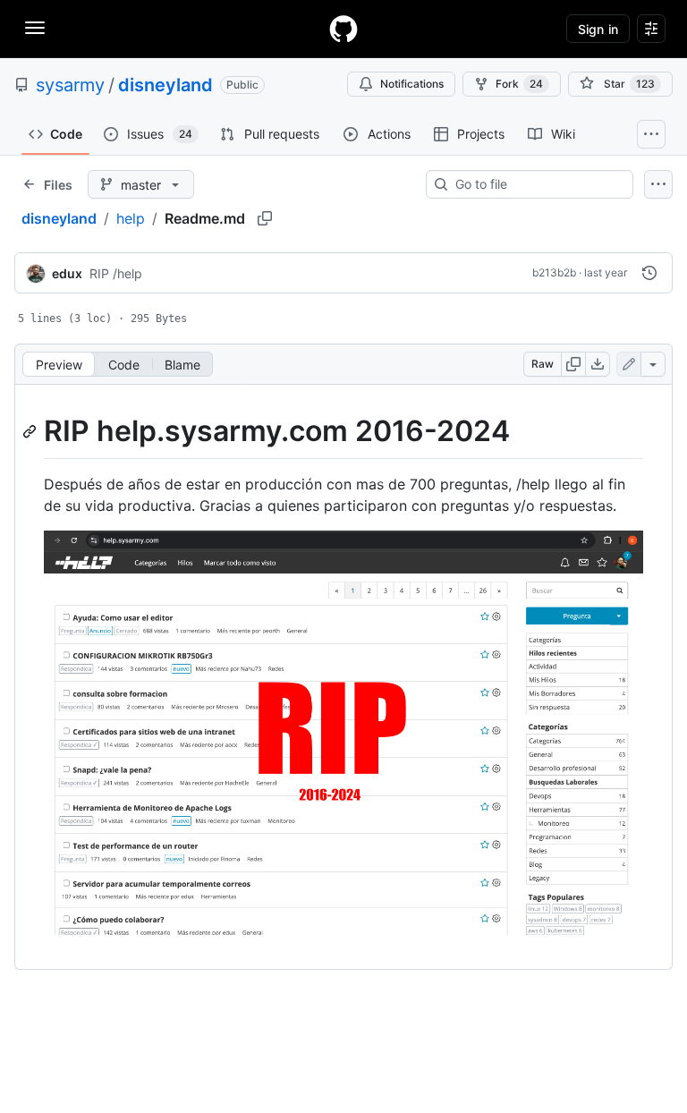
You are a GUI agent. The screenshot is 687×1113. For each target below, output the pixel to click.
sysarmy (70, 85)
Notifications (412, 83)
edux (67, 273)
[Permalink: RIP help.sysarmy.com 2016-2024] (31, 431)
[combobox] (536, 184)
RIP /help (115, 273)
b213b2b (554, 272)
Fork (519, 83)
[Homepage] (343, 28)
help (130, 218)
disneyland (165, 85)
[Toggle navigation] (34, 27)
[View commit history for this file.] (649, 272)
